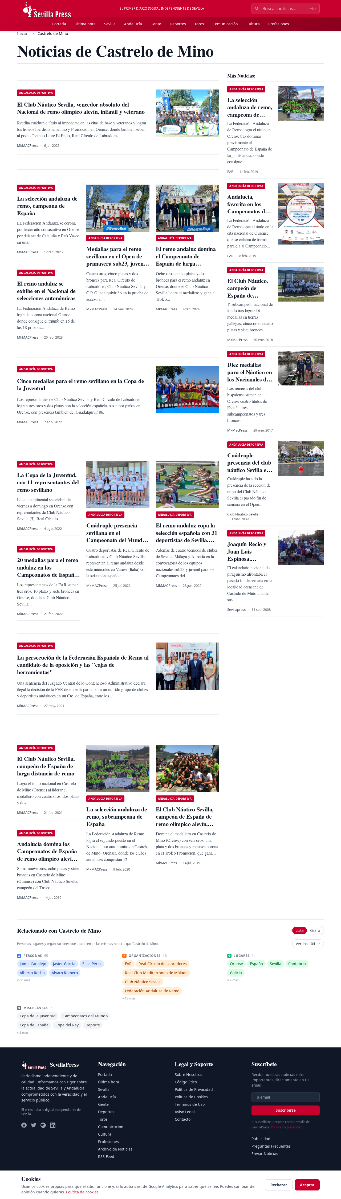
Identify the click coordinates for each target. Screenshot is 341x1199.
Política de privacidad (286, 1127)
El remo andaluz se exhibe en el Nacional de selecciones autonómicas (46, 290)
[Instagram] (43, 1125)
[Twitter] (33, 1125)
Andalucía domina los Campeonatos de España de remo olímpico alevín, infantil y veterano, (47, 854)
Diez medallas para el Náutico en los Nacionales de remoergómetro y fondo (249, 379)
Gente (156, 23)
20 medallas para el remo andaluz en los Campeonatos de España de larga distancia (47, 570)
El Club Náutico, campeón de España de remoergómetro (247, 291)
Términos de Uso (190, 1104)
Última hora (85, 23)
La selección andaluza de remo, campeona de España (47, 205)
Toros (199, 23)
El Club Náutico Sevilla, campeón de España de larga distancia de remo (46, 766)
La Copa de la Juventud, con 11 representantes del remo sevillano (48, 482)
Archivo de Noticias (115, 1149)
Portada (59, 23)
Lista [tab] (299, 930)
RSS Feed (106, 1156)
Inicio (22, 33)
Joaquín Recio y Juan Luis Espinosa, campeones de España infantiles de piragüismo (248, 562)
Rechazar (278, 1184)
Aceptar (307, 1184)
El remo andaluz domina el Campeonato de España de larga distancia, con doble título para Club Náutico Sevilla (187, 263)
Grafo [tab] (315, 930)
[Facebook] (24, 1125)
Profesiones (278, 23)
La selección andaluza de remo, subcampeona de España (116, 816)
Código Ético (186, 1081)
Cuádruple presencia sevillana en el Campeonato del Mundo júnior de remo (115, 536)
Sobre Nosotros (188, 1074)
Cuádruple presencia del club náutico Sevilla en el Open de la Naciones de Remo (249, 470)
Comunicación (225, 23)
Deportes (178, 23)
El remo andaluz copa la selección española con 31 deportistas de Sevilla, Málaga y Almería (186, 536)
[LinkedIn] (52, 1125)
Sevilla (110, 23)
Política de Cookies (191, 1096)
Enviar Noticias (264, 1153)
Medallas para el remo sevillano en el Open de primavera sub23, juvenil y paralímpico (116, 259)
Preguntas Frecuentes (271, 1146)
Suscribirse (286, 1110)
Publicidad (260, 1138)
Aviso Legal (185, 1111)
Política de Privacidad (194, 1089)
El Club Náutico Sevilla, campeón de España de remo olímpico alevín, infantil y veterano (185, 820)
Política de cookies (82, 1191)
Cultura (253, 23)
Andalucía (133, 23)
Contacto (182, 1119)
